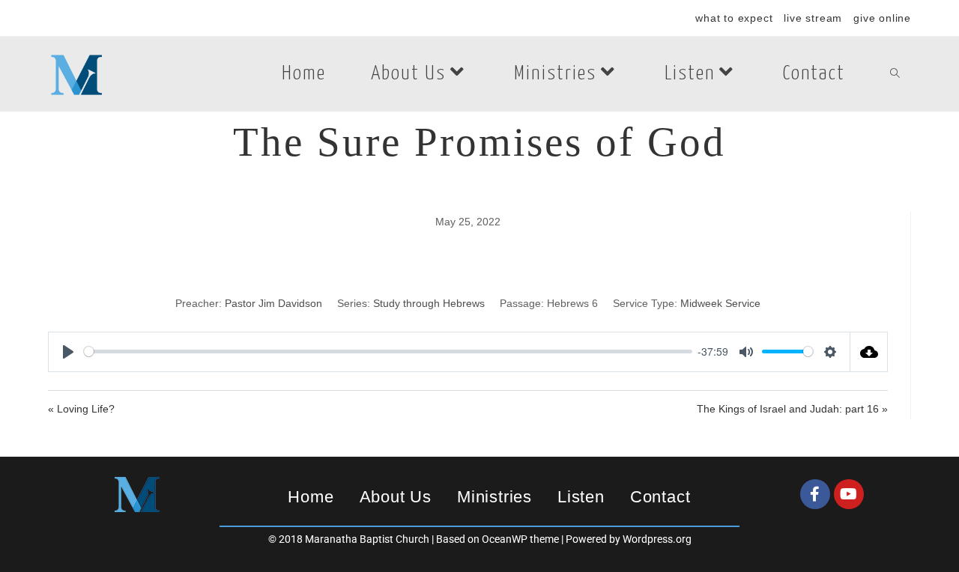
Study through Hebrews (429, 303)
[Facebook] (815, 494)
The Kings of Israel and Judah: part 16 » (792, 409)
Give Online (882, 18)
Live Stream (813, 18)
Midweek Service (720, 303)
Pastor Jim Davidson (273, 303)
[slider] (388, 351)
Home (310, 496)
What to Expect (733, 18)
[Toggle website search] (895, 74)
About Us (396, 496)
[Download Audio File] (869, 352)
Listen (581, 496)
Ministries (494, 496)
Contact (660, 496)
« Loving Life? (81, 409)
